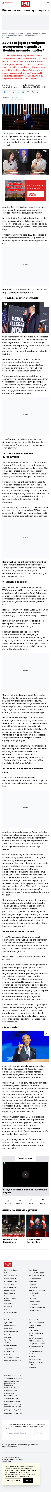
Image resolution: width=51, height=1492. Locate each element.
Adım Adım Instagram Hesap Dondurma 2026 (12, 1405)
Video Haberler (34, 1320)
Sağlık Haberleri (9, 1290)
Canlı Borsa (33, 1270)
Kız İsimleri (32, 1368)
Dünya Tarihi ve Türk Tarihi (36, 1334)
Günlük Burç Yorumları (37, 1290)
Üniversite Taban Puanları (35, 1327)
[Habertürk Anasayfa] (25, 3)
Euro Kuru (7, 1309)
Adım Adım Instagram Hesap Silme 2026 (12, 1410)
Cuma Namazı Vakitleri (37, 1276)
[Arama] (3, 3)
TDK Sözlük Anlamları (36, 1323)
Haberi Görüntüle (33, 194)
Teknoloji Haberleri (10, 1296)
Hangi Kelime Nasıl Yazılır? (35, 1352)
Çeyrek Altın (8, 1337)
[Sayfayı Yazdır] (33, 92)
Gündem (17, 11)
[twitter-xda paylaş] (9, 92)
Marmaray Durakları (36, 1362)
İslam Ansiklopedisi (36, 1338)
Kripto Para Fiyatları (11, 1312)
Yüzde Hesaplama (11, 1398)
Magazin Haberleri (10, 1282)
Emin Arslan (6, 85)
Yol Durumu (33, 1299)
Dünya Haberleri (10, 1287)
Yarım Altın (8, 1340)
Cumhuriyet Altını (10, 1346)
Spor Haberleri (9, 1284)
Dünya (6, 10)
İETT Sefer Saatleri (10, 1388)
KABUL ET (28, 1481)
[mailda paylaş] (28, 92)
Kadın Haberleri (9, 1293)
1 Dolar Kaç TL (9, 1351)
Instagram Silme (35, 1310)
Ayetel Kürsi (8, 1323)
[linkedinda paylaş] (18, 92)
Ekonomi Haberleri (10, 1276)
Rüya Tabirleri (33, 1330)
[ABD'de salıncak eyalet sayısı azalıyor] (15, 190)
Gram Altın (8, 1334)
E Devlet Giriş (33, 1287)
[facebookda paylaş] (4, 92)
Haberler (5, 34)
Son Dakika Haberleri (11, 1270)
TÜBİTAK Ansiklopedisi (36, 1341)
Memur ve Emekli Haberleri (10, 1300)
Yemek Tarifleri (9, 1320)
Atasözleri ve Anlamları (12, 1375)
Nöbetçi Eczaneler (35, 1279)
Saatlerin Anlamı (10, 1326)
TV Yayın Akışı (33, 1305)
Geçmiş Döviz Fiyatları (12, 1401)
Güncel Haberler (10, 1279)
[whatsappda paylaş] (23, 92)
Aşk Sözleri (8, 1328)
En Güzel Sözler (34, 1356)
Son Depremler (34, 1293)
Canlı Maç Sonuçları (11, 1357)
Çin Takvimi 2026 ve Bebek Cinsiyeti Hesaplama (11, 1383)
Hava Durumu (34, 1296)
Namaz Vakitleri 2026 (36, 1273)
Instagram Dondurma (37, 1307)
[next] (47, 1229)
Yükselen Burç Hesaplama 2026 (10, 1395)
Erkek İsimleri (33, 1365)
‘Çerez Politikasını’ (27, 1474)
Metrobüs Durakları (35, 1359)
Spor (34, 11)
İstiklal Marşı (33, 1282)
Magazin (42, 11)
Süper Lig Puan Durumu (12, 1360)
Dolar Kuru (8, 1306)
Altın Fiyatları (8, 1304)
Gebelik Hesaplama (11, 1391)
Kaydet (39, 1433)
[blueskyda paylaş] (14, 92)
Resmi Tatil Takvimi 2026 (13, 1414)
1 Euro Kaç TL (8, 1354)
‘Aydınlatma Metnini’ (12, 1476)
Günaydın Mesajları (11, 1331)
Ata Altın (7, 1343)
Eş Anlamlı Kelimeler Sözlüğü (36, 1348)
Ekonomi (26, 11)
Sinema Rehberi (34, 1302)
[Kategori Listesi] (48, 3)
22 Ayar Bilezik (9, 1349)
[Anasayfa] (8, 1264)
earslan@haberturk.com (11, 87)
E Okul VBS (32, 1284)
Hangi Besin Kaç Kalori (37, 1344)
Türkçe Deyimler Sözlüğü (13, 1378)
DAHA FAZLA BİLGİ (13, 1481)
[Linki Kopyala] (37, 92)
